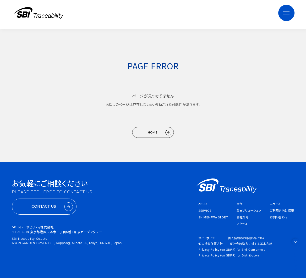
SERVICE (204, 210)
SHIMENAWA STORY (213, 217)
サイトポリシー (208, 238)
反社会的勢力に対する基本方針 (251, 244)
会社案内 (242, 217)
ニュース (275, 204)
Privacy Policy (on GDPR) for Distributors (229, 255)
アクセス (242, 224)
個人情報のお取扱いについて (247, 238)
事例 (239, 204)
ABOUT (203, 204)
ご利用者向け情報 (282, 210)
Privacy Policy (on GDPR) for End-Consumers (231, 249)
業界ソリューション (248, 210)
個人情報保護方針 (210, 244)
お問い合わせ (279, 217)
